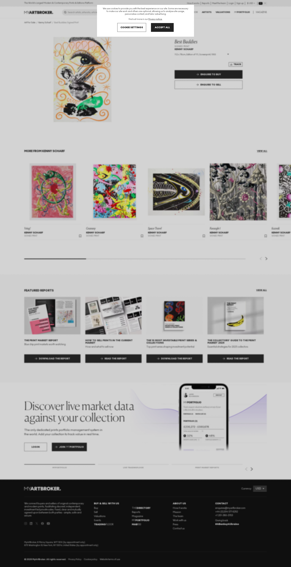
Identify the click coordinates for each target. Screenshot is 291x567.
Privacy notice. (155, 19)
